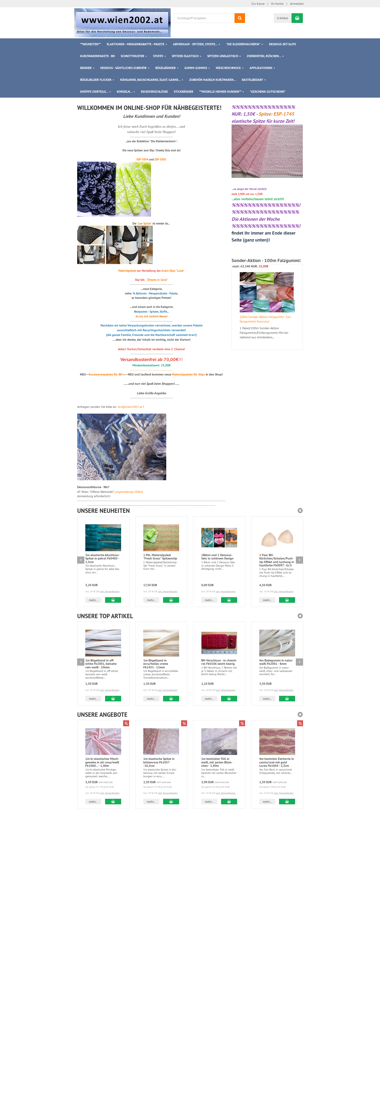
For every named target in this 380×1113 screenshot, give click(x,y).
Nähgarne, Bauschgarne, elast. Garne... (150, 80)
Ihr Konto (277, 4)
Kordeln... (125, 92)
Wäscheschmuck (229, 68)
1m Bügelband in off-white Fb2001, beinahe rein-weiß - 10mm (101, 663)
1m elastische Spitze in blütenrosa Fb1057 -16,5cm (159, 762)
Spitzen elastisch (185, 56)
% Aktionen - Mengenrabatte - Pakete (136, 44)
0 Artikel (282, 18)
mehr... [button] (93, 600)
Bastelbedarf (253, 80)
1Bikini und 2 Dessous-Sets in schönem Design (217, 557)
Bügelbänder (166, 68)
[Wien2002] (122, 22)
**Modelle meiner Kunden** (220, 92)
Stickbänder (183, 92)
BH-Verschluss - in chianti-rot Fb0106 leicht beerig (219, 662)
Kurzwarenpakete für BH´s (107, 374)
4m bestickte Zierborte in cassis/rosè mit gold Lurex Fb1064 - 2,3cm (276, 762)
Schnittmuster (133, 56)
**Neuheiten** (90, 44)
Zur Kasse (258, 4)
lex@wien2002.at (130, 407)
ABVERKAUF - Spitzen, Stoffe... (195, 44)
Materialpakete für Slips (188, 374)
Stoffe (158, 56)
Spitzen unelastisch (223, 56)
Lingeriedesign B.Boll (128, 492)
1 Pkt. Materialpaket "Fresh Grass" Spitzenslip (160, 557)
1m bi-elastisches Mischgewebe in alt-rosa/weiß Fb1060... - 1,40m (102, 762)
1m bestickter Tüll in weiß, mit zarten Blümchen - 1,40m (217, 762)
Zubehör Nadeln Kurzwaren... (212, 80)
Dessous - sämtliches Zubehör (123, 68)
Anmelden (297, 4)
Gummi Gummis (196, 68)
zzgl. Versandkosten (110, 591)
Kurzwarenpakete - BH (97, 56)
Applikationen (261, 68)
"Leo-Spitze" (144, 223)
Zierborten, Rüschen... (264, 56)
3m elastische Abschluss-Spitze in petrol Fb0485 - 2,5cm (102, 558)
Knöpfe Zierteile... (94, 92)
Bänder (86, 68)
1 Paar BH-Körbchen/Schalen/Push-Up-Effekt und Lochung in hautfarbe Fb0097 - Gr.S (276, 560)
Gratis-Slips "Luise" (173, 271)
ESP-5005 (160, 159)
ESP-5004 (142, 159)
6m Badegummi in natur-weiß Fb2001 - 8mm (276, 662)
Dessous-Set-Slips (282, 44)
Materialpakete (127, 271)
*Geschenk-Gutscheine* (267, 92)
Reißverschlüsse (154, 92)
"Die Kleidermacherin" (243, 44)
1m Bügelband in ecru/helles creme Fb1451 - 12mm (155, 663)
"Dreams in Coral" (157, 280)
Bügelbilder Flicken (96, 80)
